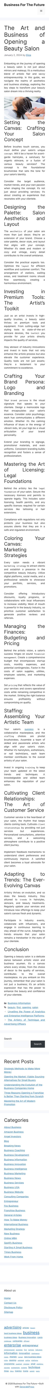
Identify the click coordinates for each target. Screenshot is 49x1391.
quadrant (19, 1364)
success (29, 729)
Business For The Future (24, 5)
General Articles (13, 1215)
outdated (21, 1360)
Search (8, 1038)
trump (25, 1371)
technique (34, 1367)
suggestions (15, 1368)
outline (27, 1360)
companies (17, 1341)
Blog (6, 1141)
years (38, 1371)
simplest (26, 1364)
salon (35, 1007)
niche (6, 1360)
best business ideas (13, 1333)
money (13, 1356)
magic (6, 1357)
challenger (7, 1341)
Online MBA (10, 1238)
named (20, 1357)
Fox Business (11, 1206)
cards (39, 1337)
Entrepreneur (11, 1201)
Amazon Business (14, 1132)
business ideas (10, 1337)
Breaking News (12, 1145)
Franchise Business (14, 1210)
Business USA (11, 1187)
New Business (12, 1233)
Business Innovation (15, 1164)
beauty (11, 1007)
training (18, 1371)
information (11, 1353)
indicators (38, 1350)
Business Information (19, 1003)
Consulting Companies (16, 1196)
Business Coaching (14, 1150)
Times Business (12, 1252)
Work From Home (13, 1256)
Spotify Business (13, 1243)
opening (26, 1007)
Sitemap (8, 1312)
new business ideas (32, 1357)
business (31, 1332)
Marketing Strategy (14, 1229)
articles (26, 1328)
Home (7, 1298)
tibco (12, 1371)
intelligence (35, 1353)
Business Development (16, 1155)
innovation (24, 1353)
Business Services (14, 1182)
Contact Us (10, 1302)
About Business (12, 1127)
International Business (16, 1224)
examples (19, 1350)
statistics (40, 1364)
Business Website (13, 1192)
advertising (12, 1327)
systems (24, 1368)
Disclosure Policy (13, 1307)
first (19, 1007)
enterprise (12, 1345)
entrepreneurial (9, 1350)
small (33, 1364)
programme (9, 1364)
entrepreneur (30, 1345)
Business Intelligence (15, 1169)
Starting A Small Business (18, 1247)
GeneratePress (27, 1386)
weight (32, 1371)
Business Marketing (14, 1173)
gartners (31, 1350)
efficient (26, 1341)
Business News (12, 1178)
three (6, 1371)
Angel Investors (12, 1136)
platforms (34, 1360)
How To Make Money (15, 1219)
